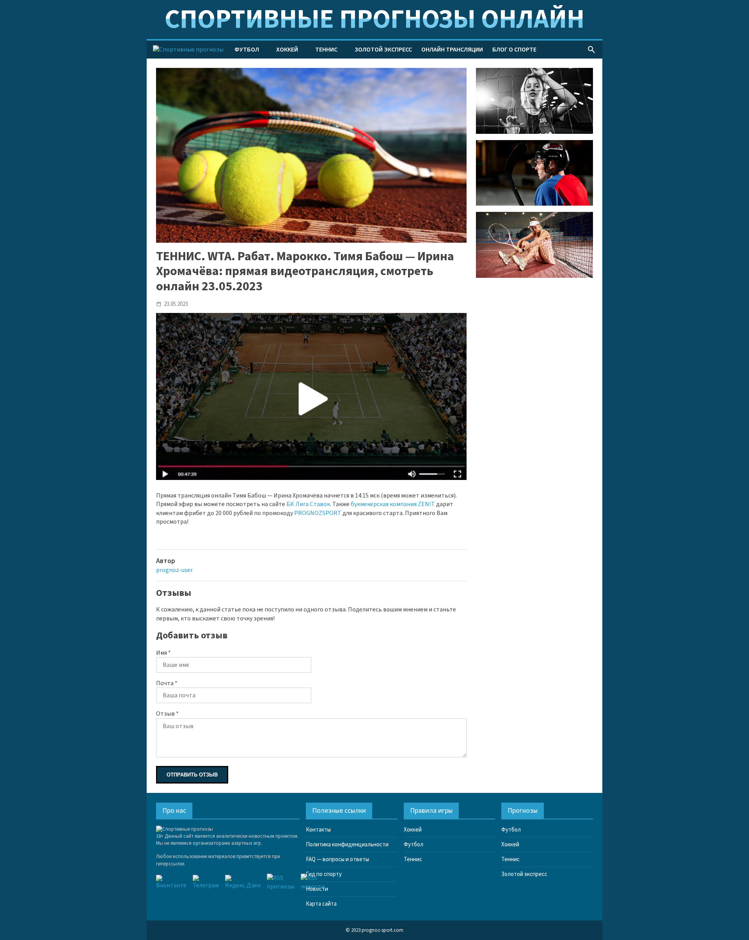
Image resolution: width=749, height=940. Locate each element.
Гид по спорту (324, 874)
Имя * (163, 653)
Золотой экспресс (383, 49)
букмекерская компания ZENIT (393, 504)
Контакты (318, 830)
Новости (317, 889)
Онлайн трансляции (452, 49)
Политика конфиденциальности (347, 844)
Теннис (326, 49)
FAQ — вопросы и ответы (337, 859)
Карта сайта (321, 904)
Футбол (246, 49)
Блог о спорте (514, 49)
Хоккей (287, 49)
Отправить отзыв (192, 775)
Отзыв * (167, 713)
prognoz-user (174, 570)
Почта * (166, 683)
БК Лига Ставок (308, 504)
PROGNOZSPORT (317, 513)
